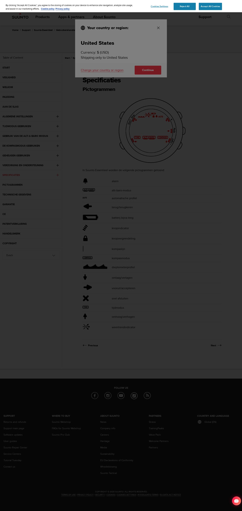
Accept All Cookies (210, 6)
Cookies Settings (159, 6)
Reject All (184, 6)
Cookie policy (48, 8)
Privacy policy (62, 8)
